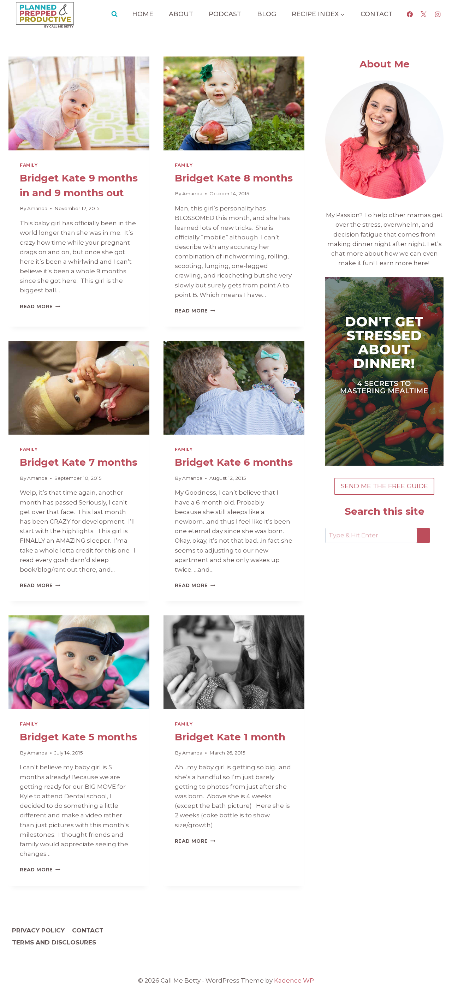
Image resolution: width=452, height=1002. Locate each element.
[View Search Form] (114, 14)
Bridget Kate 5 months (78, 737)
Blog (266, 14)
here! (422, 263)
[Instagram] (438, 14)
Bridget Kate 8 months (234, 178)
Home (142, 14)
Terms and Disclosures (54, 942)
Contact (377, 14)
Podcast (225, 14)
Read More (40, 306)
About (181, 14)
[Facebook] (410, 14)
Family (29, 165)
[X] (424, 14)
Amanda (37, 208)
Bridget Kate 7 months (78, 462)
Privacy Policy (38, 930)
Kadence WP (294, 980)
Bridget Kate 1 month (230, 737)
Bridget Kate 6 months (234, 462)
